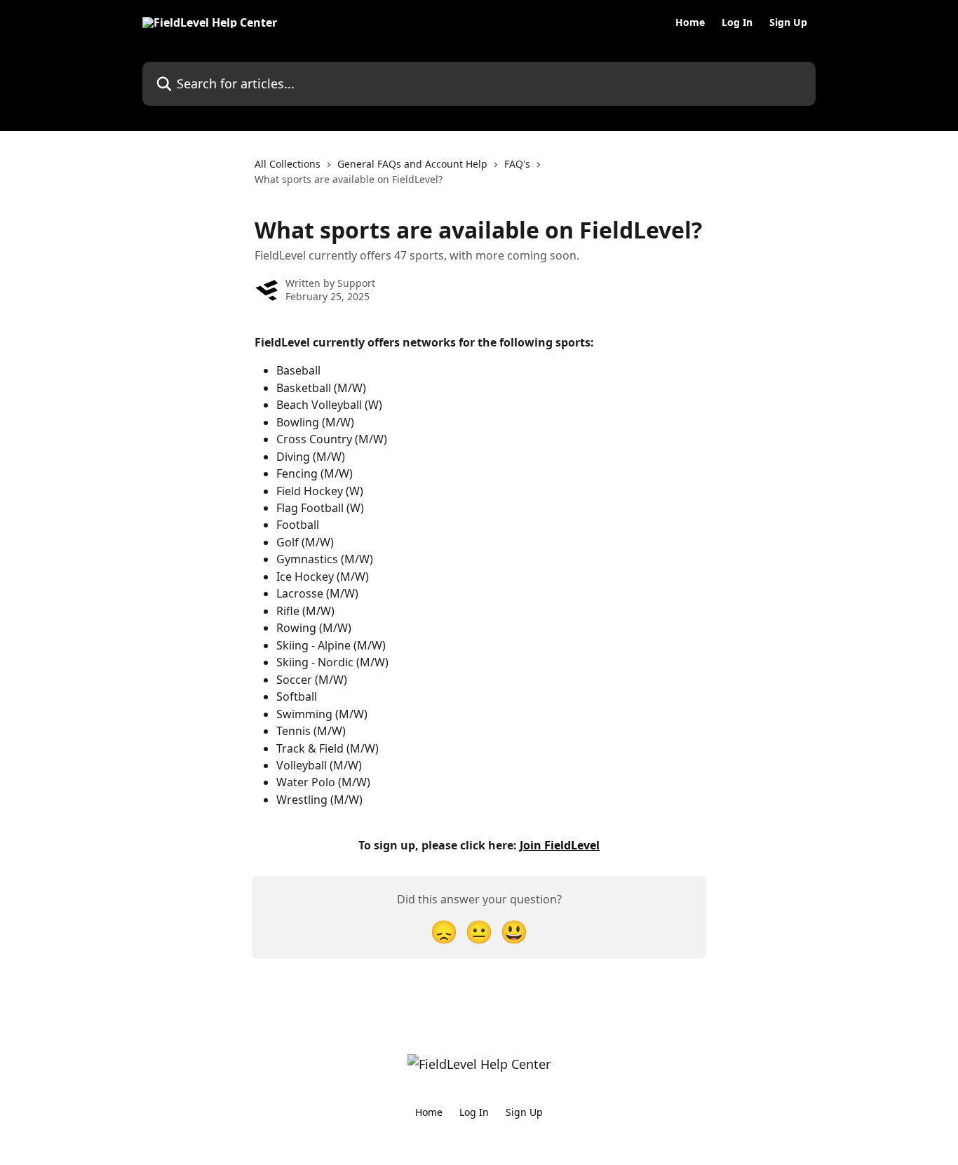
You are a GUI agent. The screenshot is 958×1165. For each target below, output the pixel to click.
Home (690, 22)
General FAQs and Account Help (412, 163)
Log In (737, 22)
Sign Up (788, 22)
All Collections (288, 163)
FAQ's (517, 163)
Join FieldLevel (560, 845)
